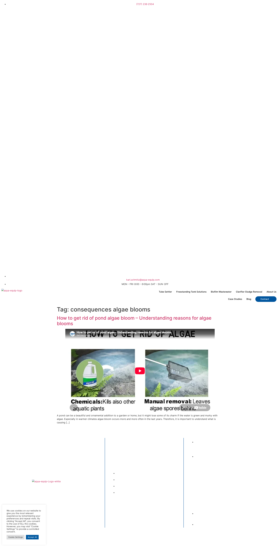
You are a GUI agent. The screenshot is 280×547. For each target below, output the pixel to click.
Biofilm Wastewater (221, 291)
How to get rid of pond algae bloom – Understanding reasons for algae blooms (134, 320)
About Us (271, 291)
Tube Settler (165, 291)
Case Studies (235, 299)
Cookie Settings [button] (15, 537)
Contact (264, 299)
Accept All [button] (32, 537)
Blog (248, 299)
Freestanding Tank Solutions (191, 291)
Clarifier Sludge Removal (249, 291)
